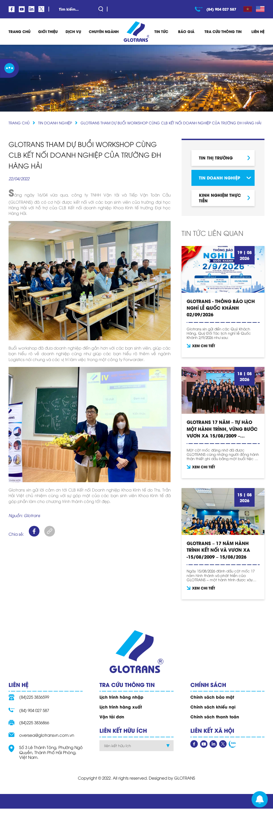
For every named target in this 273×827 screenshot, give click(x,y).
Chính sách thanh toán (214, 716)
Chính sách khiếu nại (212, 706)
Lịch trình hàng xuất (120, 706)
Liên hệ (257, 31)
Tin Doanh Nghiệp (55, 122)
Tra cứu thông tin (223, 31)
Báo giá (186, 31)
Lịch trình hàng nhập (121, 696)
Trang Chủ (19, 31)
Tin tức (161, 31)
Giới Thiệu (48, 31)
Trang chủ (19, 122)
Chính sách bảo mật (212, 696)
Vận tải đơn (111, 716)
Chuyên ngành (104, 31)
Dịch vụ (73, 31)
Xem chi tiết (203, 345)
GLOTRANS (184, 777)
